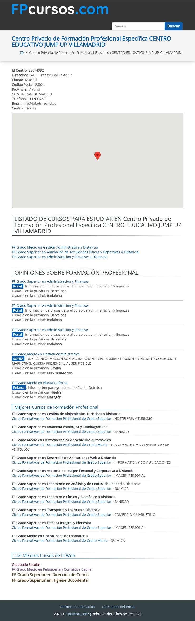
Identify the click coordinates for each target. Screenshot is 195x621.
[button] (97, 156)
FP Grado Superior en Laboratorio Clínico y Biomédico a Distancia (64, 496)
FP (22, 52)
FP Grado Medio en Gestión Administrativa (45, 354)
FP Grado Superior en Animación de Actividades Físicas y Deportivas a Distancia (75, 252)
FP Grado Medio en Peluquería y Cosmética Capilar (52, 569)
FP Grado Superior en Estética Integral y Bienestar (51, 523)
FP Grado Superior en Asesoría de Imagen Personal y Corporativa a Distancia (73, 470)
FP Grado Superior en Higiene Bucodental (50, 580)
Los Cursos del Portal (118, 606)
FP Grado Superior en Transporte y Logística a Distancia (56, 510)
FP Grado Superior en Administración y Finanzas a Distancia (59, 256)
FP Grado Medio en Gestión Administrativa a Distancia (55, 247)
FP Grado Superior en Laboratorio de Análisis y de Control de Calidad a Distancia (76, 483)
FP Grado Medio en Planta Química (39, 383)
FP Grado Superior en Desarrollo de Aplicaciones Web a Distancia (64, 457)
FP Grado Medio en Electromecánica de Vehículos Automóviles (61, 440)
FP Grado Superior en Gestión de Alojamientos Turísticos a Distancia (66, 414)
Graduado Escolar (26, 564)
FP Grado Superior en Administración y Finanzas (50, 281)
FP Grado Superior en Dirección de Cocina (50, 574)
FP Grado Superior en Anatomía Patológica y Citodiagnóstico (59, 427)
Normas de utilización (77, 606)
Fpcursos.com (77, 614)
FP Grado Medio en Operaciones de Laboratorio (50, 536)
